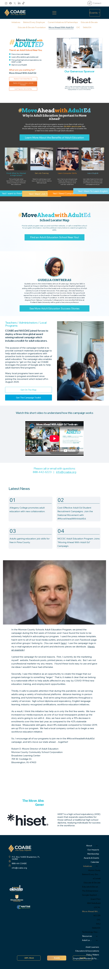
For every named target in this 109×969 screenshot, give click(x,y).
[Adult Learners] (96, 940)
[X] (14, 3)
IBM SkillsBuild (93, 903)
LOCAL (97, 907)
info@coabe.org (66, 472)
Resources (87, 936)
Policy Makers (92, 954)
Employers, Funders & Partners (86, 958)
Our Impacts (93, 849)
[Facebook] (10, 3)
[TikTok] (23, 3)
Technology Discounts (91, 932)
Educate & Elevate (92, 882)
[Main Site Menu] (54, 13)
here (63, 643)
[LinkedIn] (19, 3)
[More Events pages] (99, 12)
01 (12, 500)
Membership (93, 854)
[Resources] (96, 936)
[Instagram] (6, 3)
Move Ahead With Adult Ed (91, 911)
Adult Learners (92, 947)
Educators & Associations (87, 951)
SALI (98, 923)
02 (60, 500)
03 (13, 531)
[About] (96, 846)
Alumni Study (94, 870)
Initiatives (87, 866)
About (89, 845)
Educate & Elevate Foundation (91, 886)
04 (60, 531)
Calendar (95, 862)
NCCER (96, 915)
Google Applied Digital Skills (91, 895)
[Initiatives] (96, 866)
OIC (98, 919)
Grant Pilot (95, 899)
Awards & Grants (91, 858)
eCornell (96, 878)
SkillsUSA (96, 928)
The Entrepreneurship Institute (91, 891)
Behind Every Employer (91, 874)
